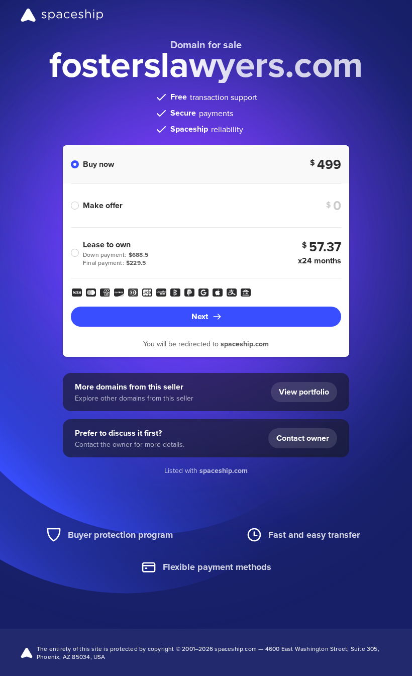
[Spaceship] (62, 15)
